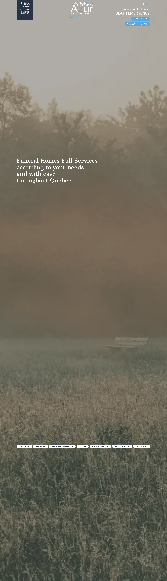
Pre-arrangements (62, 446)
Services (40, 446)
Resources (121, 446)
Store (82, 446)
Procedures (99, 446)
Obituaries (142, 446)
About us (24, 446)
